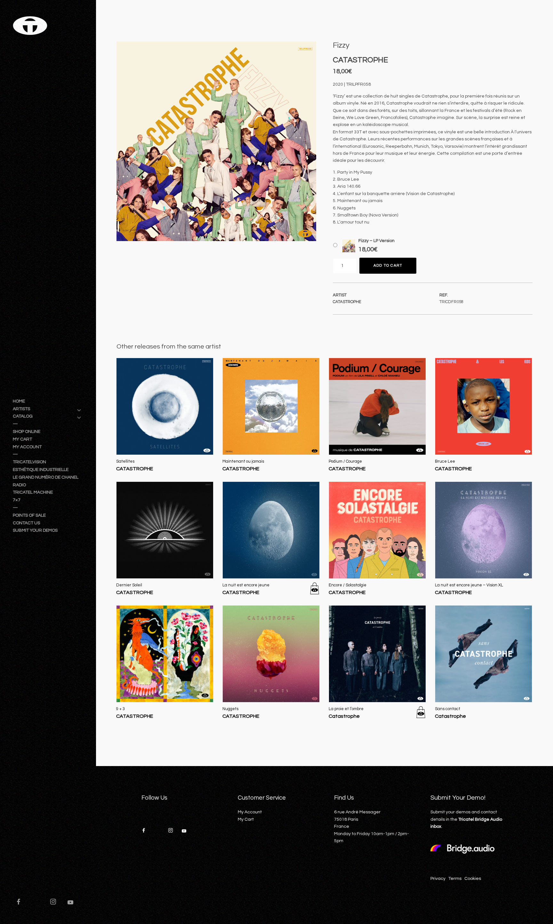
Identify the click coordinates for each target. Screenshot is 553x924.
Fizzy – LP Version (376, 241)
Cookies (472, 878)
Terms (454, 878)
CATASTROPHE (347, 302)
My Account (250, 812)
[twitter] (38, 902)
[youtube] (70, 905)
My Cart (246, 819)
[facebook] (21, 902)
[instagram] (56, 902)
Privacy (437, 878)
